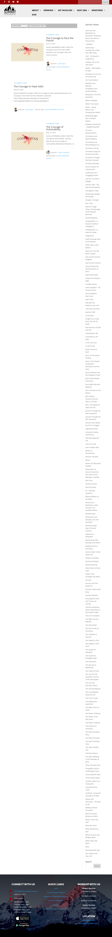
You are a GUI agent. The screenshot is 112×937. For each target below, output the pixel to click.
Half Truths (89, 299)
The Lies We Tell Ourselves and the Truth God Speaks (92, 676)
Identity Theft (90, 312)
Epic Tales (89, 203)
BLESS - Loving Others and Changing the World (92, 110)
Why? (87, 847)
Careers (56, 905)
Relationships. (90, 514)
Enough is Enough (92, 200)
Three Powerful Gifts (92, 774)
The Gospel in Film (92, 640)
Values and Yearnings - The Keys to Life (93, 801)
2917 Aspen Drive (88, 920)
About (35, 10)
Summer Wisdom (91, 595)
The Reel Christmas (92, 738)
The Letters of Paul (92, 671)
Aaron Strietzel (63, 152)
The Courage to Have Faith (28, 86)
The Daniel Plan (91, 625)
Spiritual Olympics (92, 561)
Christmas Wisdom (92, 163)
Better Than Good (91, 104)
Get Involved (65, 10)
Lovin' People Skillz (92, 447)
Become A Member (56, 901)
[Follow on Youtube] (13, 1)
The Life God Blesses (93, 689)
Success (88, 580)
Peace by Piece (90, 487)
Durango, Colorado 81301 (88, 923)
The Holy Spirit (90, 662)
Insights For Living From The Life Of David (92, 321)
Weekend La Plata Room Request (56, 896)
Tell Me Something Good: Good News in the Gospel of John (92, 609)
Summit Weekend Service (54, 109)
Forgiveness (89, 236)
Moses (87, 460)
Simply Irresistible (92, 558)
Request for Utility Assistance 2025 (56, 909)
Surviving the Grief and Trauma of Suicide (92, 601)
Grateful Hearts (91, 284)
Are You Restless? (91, 80)
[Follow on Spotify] (17, 1)
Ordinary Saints (91, 484)
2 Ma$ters (89, 44)
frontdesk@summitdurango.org (25, 891)
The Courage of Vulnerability (54, 128)
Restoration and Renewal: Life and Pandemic (91, 519)
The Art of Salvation (92, 616)
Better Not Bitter (91, 100)
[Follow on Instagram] (9, 1)
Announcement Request (56, 892)
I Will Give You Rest (92, 309)
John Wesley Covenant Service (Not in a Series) (91, 399)
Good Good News (91, 275)
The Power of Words (92, 723)
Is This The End (91, 343)
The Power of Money (92, 713)
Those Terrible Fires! (92, 765)
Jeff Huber (62, 63)
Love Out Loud (90, 444)
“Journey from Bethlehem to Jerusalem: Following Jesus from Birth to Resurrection (93, 35)
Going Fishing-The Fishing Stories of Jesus (92, 269)
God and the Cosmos (93, 263)
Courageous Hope (52, 35)
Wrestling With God (92, 850)
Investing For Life (91, 333)
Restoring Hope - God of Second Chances (91, 528)
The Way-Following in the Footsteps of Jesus (92, 759)
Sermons (48, 10)
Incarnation (89, 315)
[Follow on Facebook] (4, 1)
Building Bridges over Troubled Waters (91, 118)
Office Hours (18, 898)
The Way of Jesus (91, 753)
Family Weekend (91, 218)
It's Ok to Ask (90, 346)
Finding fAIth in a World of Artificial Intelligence (91, 223)
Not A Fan (89, 480)
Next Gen (82, 10)
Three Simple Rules (92, 778)
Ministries (97, 10)
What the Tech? (91, 825)
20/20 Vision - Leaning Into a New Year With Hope (92, 50)
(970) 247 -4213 (19, 894)
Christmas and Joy (92, 148)
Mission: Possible (91, 457)
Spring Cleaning (91, 565)
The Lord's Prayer (91, 698)
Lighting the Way (91, 429)
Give (34, 14)
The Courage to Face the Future (59, 39)
